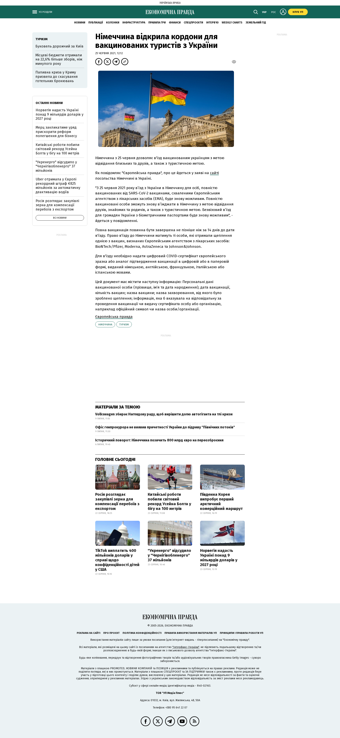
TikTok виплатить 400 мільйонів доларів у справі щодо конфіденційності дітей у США (117, 560)
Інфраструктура (133, 22)
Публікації (95, 22)
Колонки (112, 22)
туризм (124, 324)
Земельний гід (256, 22)
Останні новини (49, 103)
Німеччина (105, 324)
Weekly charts (232, 22)
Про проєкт (111, 632)
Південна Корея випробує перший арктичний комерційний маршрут (221, 501)
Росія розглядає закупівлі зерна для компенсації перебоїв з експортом (117, 501)
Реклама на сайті (88, 632)
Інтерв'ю (212, 22)
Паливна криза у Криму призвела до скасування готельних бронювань (56, 76)
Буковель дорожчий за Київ (59, 46)
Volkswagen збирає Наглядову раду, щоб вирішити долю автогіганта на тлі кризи (164, 414)
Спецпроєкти (193, 22)
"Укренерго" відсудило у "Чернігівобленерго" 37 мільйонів (169, 555)
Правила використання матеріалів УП (190, 632)
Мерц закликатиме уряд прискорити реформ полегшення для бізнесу (56, 131)
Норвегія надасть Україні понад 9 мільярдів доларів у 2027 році (218, 557)
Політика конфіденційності (142, 632)
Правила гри (157, 22)
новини (79, 22)
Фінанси (175, 22)
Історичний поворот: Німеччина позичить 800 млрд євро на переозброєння (159, 440)
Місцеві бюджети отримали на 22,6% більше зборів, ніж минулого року (58, 59)
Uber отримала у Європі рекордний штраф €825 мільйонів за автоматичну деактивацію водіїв (58, 185)
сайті (214, 173)
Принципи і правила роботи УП (241, 632)
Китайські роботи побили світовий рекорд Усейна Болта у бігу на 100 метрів (169, 501)
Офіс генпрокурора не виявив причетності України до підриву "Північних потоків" (165, 427)
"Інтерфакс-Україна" (185, 647)
